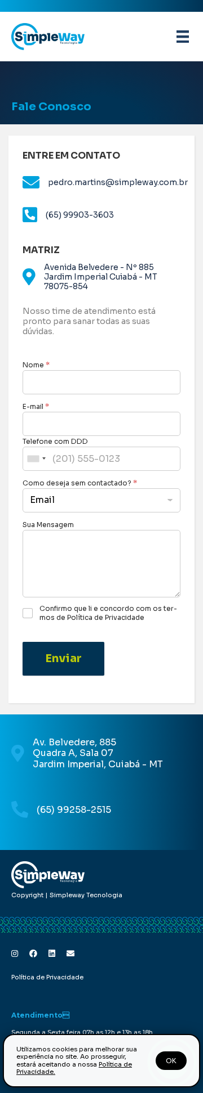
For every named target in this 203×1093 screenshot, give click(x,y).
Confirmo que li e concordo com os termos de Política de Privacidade (108, 613)
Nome (36, 365)
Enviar (63, 658)
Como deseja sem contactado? (80, 483)
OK (171, 1060)
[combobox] (36, 458)
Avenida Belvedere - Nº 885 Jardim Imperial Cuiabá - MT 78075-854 (100, 276)
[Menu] (182, 37)
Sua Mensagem (48, 524)
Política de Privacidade (47, 977)
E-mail (36, 406)
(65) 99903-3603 (80, 215)
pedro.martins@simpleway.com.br (118, 182)
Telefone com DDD (55, 441)
